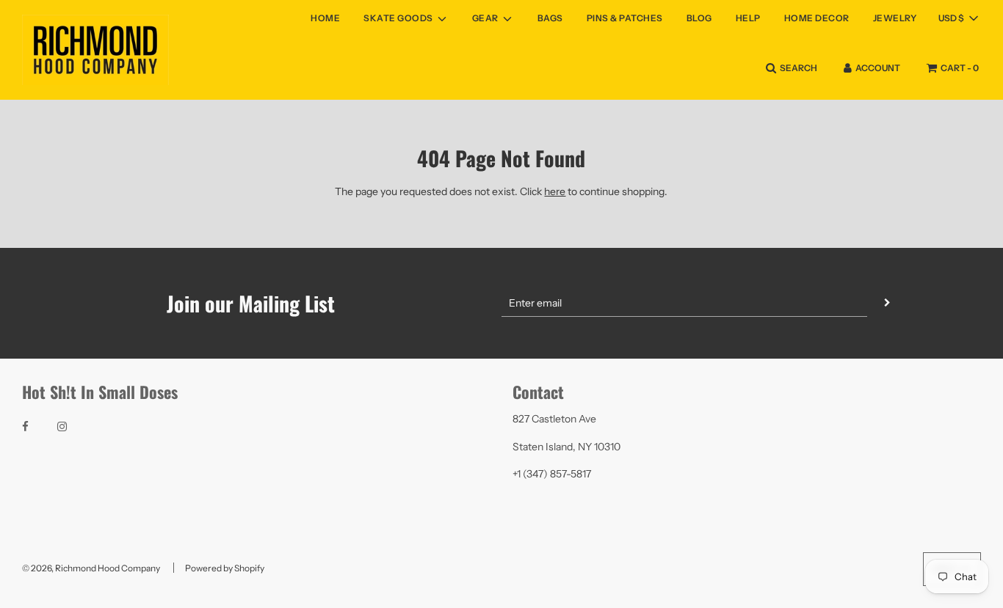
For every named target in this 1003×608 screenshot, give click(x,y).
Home (325, 17)
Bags (550, 17)
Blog (699, 17)
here (554, 191)
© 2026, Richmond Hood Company (91, 568)
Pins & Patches (625, 17)
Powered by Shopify (224, 568)
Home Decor (817, 17)
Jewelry (895, 17)
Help (748, 17)
